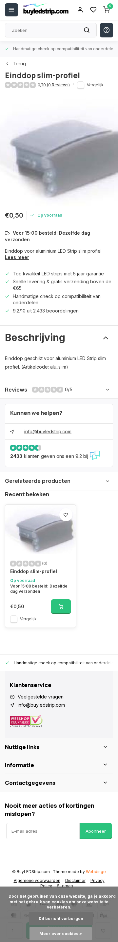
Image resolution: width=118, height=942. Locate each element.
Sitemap (65, 885)
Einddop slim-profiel (33, 571)
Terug (19, 63)
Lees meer (17, 257)
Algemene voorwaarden (37, 880)
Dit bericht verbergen (61, 918)
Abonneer (96, 831)
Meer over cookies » (60, 933)
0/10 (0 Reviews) (54, 84)
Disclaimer (75, 880)
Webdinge (96, 871)
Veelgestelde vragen (41, 696)
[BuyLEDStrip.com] (46, 10)
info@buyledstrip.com (47, 431)
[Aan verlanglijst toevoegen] (65, 514)
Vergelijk (95, 84)
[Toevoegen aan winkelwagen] (61, 606)
